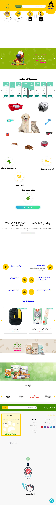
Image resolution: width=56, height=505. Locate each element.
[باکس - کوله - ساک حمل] (43, 107)
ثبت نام (7, 5)
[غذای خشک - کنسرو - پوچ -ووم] (29, 147)
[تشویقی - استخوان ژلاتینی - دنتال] (15, 144)
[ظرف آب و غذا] (44, 143)
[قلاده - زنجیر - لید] (49, 131)
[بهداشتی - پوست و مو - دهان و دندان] (48, 122)
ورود (11, 5)
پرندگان (18, 18)
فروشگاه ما (34, 423)
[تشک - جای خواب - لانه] (15, 107)
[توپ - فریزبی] (7, 134)
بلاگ (35, 432)
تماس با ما (34, 430)
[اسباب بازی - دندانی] (10, 119)
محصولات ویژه (33, 425)
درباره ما (34, 428)
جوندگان (7, 18)
